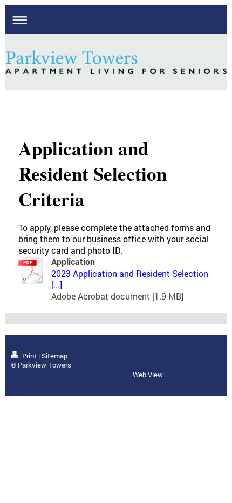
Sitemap (54, 355)
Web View (148, 374)
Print (29, 355)
